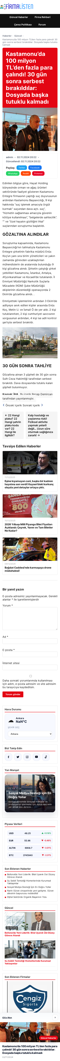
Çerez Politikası (23, 24)
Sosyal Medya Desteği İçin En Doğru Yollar (29, 887)
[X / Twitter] (18, 757)
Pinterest (38, 173)
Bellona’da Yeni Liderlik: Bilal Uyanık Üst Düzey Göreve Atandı (31, 875)
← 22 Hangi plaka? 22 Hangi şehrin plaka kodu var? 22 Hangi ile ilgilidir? (13, 425)
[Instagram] (27, 757)
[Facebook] (8, 757)
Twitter (21, 167)
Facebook (35, 167)
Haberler (7, 35)
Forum (42, 24)
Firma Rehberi (42, 17)
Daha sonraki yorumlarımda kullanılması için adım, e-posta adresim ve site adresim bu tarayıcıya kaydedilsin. (29, 684)
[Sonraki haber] (50, 780)
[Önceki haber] (43, 780)
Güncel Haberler (19, 17)
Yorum (7, 605)
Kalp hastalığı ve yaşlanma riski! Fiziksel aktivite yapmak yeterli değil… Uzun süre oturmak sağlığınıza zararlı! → (40, 425)
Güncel (18, 35)
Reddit (26, 173)
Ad (5, 636)
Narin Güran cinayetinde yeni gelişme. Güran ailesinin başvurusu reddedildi (30, 892)
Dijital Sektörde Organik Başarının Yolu (27, 897)
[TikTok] (46, 757)
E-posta (8, 650)
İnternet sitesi (11, 663)
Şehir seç (14, 727)
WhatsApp (13, 173)
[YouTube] (36, 757)
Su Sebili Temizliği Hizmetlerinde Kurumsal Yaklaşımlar (29, 882)
